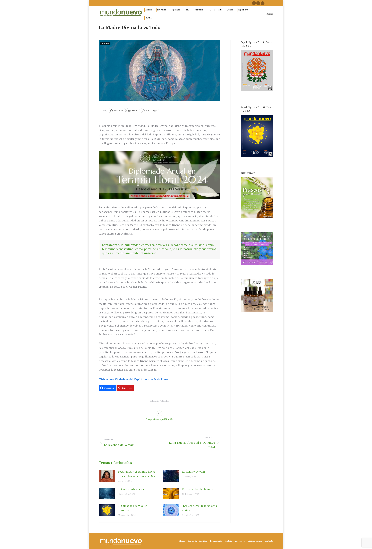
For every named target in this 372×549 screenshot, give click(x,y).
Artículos (105, 44)
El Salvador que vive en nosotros (132, 508)
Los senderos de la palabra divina (199, 508)
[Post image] (107, 476)
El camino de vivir (193, 471)
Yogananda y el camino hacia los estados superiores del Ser (136, 474)
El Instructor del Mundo (197, 489)
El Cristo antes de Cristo (133, 489)
